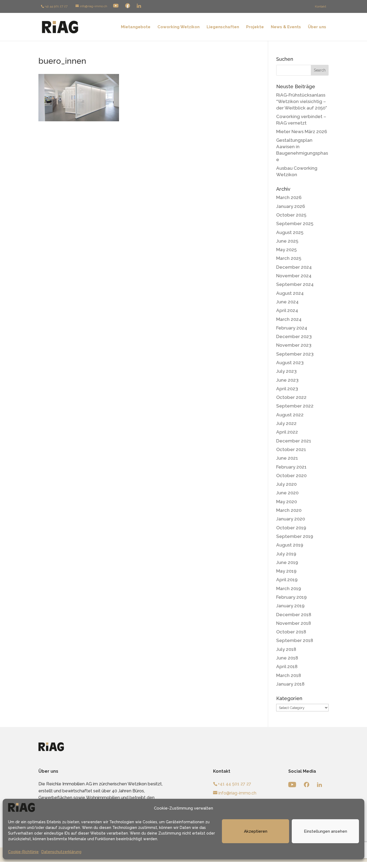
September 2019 (294, 536)
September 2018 (294, 640)
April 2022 (287, 432)
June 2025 (287, 241)
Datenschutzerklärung (61, 852)
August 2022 (290, 414)
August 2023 (290, 362)
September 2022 (295, 406)
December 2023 (294, 336)
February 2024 (291, 328)
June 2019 (287, 562)
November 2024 (293, 275)
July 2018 (286, 649)
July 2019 (286, 553)
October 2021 (291, 449)
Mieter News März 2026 (301, 131)
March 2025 (288, 258)
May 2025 (286, 249)
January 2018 (290, 684)
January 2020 (290, 519)
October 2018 (291, 631)
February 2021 (291, 467)
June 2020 (287, 492)
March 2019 (288, 588)
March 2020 (288, 510)
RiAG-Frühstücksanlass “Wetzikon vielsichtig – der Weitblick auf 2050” (301, 101)
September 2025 (294, 223)
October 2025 (291, 215)
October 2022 (291, 397)
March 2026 (288, 197)
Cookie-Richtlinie (23, 852)
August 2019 (289, 545)
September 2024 (295, 284)
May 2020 (286, 501)
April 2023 (287, 388)
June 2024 (287, 301)
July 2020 (286, 484)
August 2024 (290, 293)
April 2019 (286, 579)
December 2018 (293, 614)
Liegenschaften (223, 27)
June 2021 (287, 458)
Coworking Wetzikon (178, 27)
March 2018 (288, 675)
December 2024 (294, 267)
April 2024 (287, 310)
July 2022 (286, 423)
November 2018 (293, 623)
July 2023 (286, 371)
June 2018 (287, 658)
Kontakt (320, 6)
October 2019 (291, 527)
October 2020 (291, 475)
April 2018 (286, 666)
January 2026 (290, 206)
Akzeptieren (255, 831)
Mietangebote (135, 27)
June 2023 (287, 380)
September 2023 (295, 354)
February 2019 (291, 597)
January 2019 (290, 605)
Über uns (317, 27)
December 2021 (293, 441)
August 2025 (289, 232)
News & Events (286, 27)
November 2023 (293, 345)
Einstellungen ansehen (325, 831)
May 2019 (286, 571)
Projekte (255, 27)
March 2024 (288, 319)
